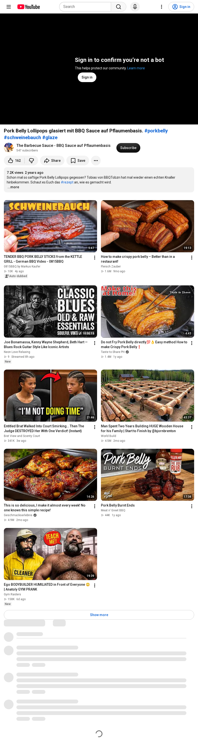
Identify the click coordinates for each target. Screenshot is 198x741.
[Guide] (9, 7)
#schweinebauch (22, 137)
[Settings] (161, 7)
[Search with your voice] (135, 7)
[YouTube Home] (28, 6)
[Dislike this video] (31, 160)
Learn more (136, 68)
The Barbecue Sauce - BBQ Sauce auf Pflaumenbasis (63, 145)
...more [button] (13, 187)
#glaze (49, 137)
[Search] (118, 7)
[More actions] (96, 160)
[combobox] (86, 7)
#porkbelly (156, 131)
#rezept (67, 182)
